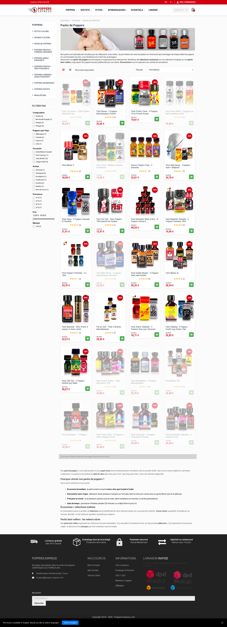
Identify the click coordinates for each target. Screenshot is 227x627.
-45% (120, 406)
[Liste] (70, 70)
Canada (40, 137)
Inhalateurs (40, 95)
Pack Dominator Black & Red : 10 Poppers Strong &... (144, 220)
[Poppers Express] (40, 10)
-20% (155, 406)
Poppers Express (44, 558)
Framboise (41, 180)
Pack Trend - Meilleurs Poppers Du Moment (109, 166)
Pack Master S (68, 165)
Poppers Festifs (42, 89)
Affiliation (119, 585)
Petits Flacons (41, 31)
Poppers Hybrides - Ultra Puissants (43, 76)
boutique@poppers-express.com (50, 578)
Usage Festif (42, 162)
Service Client (94, 575)
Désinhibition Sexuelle (44, 152)
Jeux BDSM (42, 158)
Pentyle (40, 123)
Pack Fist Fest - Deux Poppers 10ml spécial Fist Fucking (109, 220)
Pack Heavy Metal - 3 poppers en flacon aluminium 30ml (179, 112)
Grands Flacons (42, 38)
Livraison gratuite (53, 541)
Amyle (39, 116)
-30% (120, 190)
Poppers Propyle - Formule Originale (43, 51)
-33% (189, 136)
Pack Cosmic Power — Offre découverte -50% (108, 382)
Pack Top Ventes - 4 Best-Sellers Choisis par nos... (75, 112)
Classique (41, 173)
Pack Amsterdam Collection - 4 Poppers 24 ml (178, 436)
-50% (155, 136)
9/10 (39, 207)
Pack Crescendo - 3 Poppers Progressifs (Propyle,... (143, 436)
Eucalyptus (41, 176)
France (39, 141)
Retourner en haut (101, 456)
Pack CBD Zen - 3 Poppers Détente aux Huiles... (73, 382)
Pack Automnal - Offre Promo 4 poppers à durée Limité (75, 328)
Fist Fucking (42, 155)
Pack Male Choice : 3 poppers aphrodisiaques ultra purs (108, 274)
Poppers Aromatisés (44, 83)
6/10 (39, 201)
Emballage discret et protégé (96, 539)
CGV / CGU (120, 575)
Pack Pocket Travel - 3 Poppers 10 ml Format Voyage (144, 112)
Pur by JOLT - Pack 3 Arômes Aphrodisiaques (108, 328)
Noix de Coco (42, 190)
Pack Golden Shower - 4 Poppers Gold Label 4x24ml (145, 274)
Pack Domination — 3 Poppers (74, 435)
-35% (155, 244)
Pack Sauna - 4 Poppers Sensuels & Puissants (76, 220)
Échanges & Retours (124, 570)
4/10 (39, 198)
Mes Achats (93, 570)
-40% (120, 82)
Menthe (40, 186)
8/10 (39, 204)
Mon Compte (94, 565)
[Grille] (63, 70)
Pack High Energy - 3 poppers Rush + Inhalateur (178, 166)
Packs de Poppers (42, 44)
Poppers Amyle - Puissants (42, 59)
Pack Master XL (172, 273)
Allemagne (41, 134)
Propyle (40, 126)
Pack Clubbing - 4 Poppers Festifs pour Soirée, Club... (177, 328)
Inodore (40, 183)
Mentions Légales (123, 580)
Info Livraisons (122, 565)
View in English (70, 623)
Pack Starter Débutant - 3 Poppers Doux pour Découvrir (143, 328)
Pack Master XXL (173, 381)
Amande (40, 170)
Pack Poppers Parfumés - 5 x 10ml (74, 274)
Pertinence (171, 70)
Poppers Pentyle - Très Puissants (43, 67)
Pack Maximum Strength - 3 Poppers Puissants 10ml (177, 220)
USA (39, 144)
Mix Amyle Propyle (44, 119)
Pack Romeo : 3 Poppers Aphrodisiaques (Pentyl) (106, 112)
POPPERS (37, 25)
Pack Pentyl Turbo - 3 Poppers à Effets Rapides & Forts (109, 436)
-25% (85, 82)
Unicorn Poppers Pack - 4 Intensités (141, 166)
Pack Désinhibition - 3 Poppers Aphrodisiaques (143, 382)
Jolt (38, 226)
